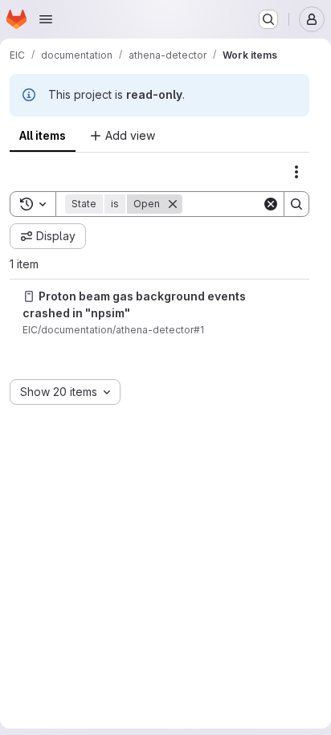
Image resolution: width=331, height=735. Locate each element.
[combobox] (65, 392)
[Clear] (270, 204)
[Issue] (28, 296)
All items (42, 135)
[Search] (296, 204)
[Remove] (172, 204)
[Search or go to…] (268, 19)
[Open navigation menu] (46, 19)
